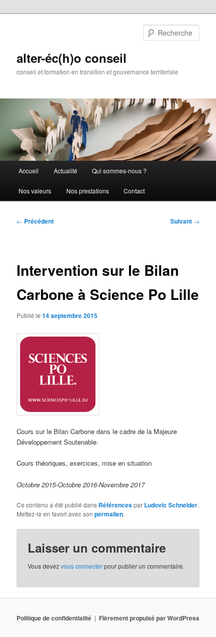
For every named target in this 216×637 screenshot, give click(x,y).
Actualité (65, 170)
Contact (134, 190)
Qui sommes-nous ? (119, 170)
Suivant (184, 221)
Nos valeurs (35, 190)
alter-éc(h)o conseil (72, 57)
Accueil (29, 170)
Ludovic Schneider (170, 504)
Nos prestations (87, 190)
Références (115, 504)
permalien (108, 513)
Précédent (35, 221)
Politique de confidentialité (54, 617)
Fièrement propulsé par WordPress (149, 617)
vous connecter (81, 566)
